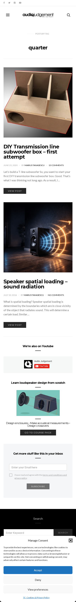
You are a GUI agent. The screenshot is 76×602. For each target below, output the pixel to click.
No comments (56, 295)
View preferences (38, 589)
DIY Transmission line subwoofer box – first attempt (31, 152)
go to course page (38, 432)
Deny (38, 579)
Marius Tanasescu (35, 165)
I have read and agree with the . (40, 475)
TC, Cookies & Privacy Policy (36, 597)
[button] (70, 540)
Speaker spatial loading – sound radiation (35, 284)
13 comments (56, 165)
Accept (38, 570)
